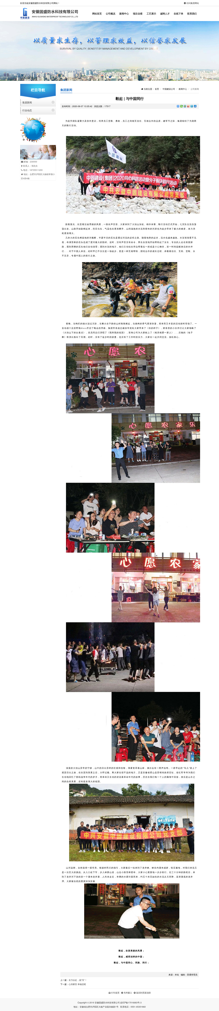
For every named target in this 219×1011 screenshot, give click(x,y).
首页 (157, 88)
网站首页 (97, 13)
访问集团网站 (192, 2)
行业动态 (27, 110)
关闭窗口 (127, 992)
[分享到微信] (181, 106)
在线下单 (178, 13)
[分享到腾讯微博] (192, 106)
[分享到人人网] (195, 106)
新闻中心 (124, 13)
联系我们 (192, 13)
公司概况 (110, 13)
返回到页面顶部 (143, 992)
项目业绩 (137, 13)
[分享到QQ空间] (185, 106)
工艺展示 (151, 13)
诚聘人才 (165, 13)
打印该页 (115, 992)
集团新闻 (27, 102)
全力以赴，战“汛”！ (78, 979)
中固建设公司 (169, 88)
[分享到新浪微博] (188, 106)
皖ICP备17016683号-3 (131, 1002)
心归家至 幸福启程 (77, 984)
